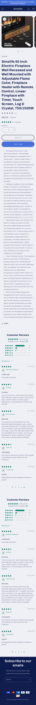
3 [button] (18, 487)
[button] (2, 9)
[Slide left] (13, 51)
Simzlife (14, 699)
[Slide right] (22, 51)
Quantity (4, 125)
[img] (7, 366)
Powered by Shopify (23, 699)
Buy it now (18, 144)
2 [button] (15, 487)
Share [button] (6, 323)
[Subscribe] (29, 679)
